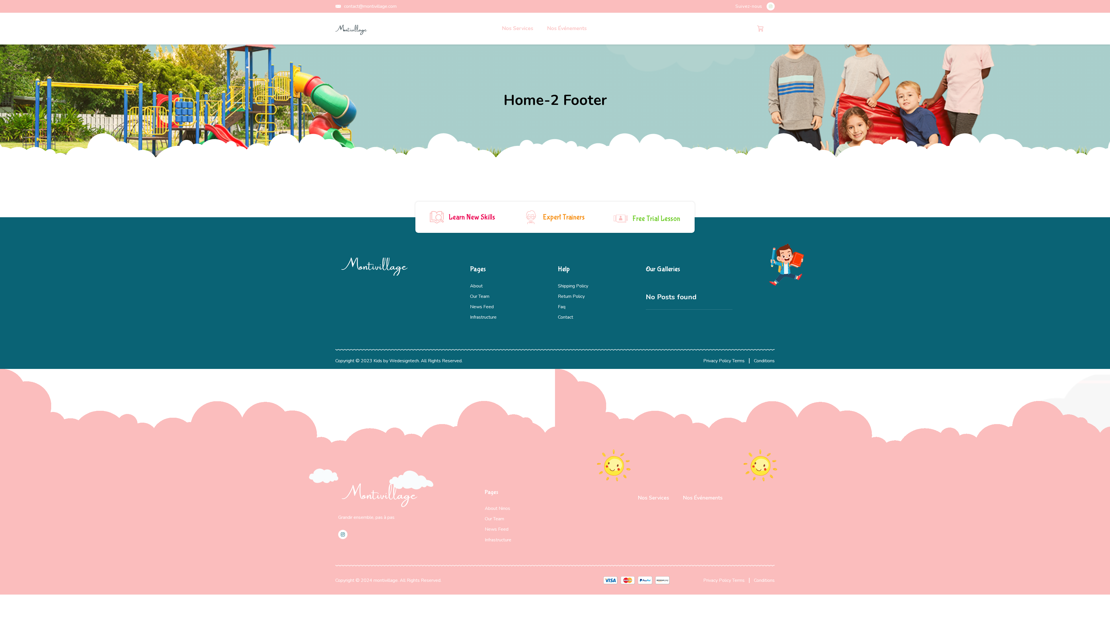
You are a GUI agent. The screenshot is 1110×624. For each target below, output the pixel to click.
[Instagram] (771, 6)
